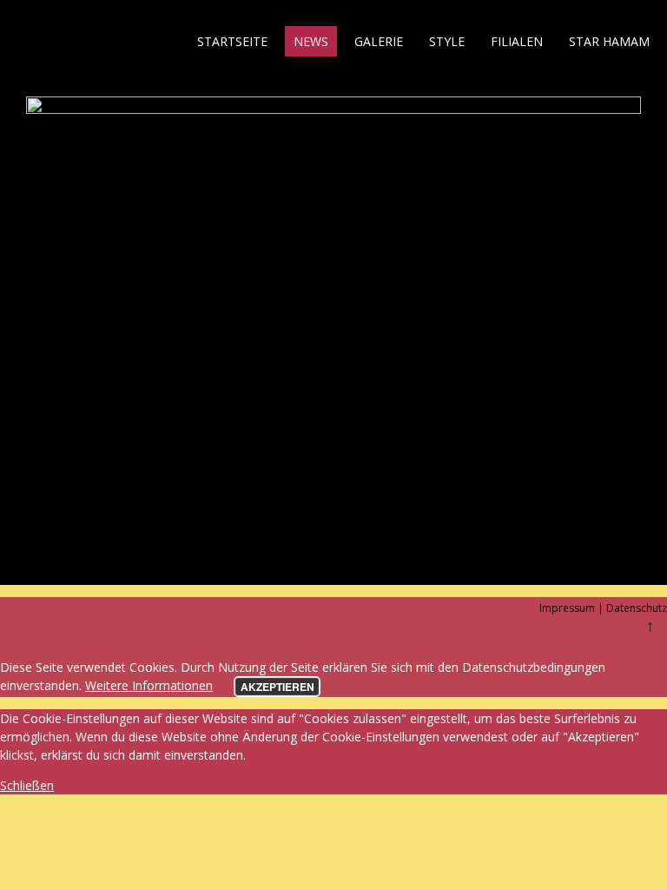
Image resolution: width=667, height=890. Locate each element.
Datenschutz (636, 608)
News (311, 41)
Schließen (27, 785)
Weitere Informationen (149, 685)
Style (447, 41)
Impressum (567, 608)
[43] (333, 109)
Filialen (517, 41)
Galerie (378, 41)
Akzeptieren (277, 686)
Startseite (232, 41)
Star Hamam (609, 41)
